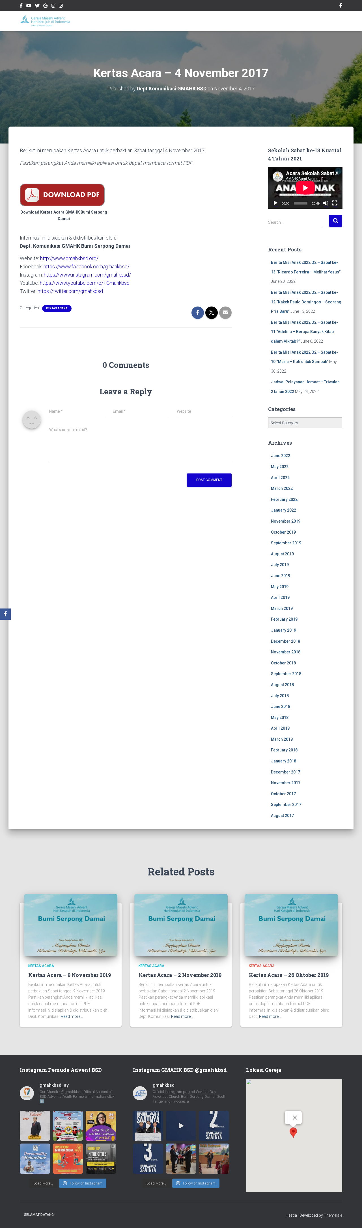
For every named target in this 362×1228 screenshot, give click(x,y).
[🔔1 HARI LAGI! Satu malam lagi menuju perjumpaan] (181, 1126)
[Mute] (326, 203)
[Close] (295, 1117)
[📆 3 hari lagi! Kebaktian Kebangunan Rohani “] (148, 1159)
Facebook (21, 6)
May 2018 (279, 717)
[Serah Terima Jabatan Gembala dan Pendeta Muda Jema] (181, 1159)
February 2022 (284, 499)
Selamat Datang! (39, 1215)
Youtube (28, 6)
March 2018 (282, 739)
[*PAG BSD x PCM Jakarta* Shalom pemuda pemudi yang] (35, 1126)
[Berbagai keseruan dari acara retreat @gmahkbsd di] (214, 1159)
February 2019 (284, 619)
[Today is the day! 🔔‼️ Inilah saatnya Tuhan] (148, 1126)
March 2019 (282, 608)
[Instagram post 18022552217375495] (68, 1126)
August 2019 (282, 554)
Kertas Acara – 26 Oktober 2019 (289, 974)
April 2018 (280, 728)
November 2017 (285, 783)
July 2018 (280, 696)
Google (45, 6)
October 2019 (283, 532)
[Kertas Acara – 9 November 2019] (70, 924)
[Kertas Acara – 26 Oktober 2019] (291, 924)
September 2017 (286, 804)
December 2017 (285, 772)
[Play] (275, 203)
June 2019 (280, 575)
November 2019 (285, 521)
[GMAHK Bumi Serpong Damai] (46, 21)
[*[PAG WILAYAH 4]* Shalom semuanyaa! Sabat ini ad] (101, 1126)
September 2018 (286, 673)
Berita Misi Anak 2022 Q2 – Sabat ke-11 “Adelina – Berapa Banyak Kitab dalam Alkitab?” (304, 332)
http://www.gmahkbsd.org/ (69, 258)
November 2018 (285, 652)
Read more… (72, 1016)
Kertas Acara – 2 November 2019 (180, 974)
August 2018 (282, 685)
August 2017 (282, 815)
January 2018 (283, 761)
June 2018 (280, 706)
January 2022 (283, 510)
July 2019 (280, 564)
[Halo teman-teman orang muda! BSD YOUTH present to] (101, 1159)
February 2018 (284, 750)
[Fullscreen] (335, 203)
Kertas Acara (57, 308)
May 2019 (279, 586)
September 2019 (286, 543)
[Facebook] (5, 614)
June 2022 (280, 455)
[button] (293, 1132)
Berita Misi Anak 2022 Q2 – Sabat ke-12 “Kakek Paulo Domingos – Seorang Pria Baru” (306, 302)
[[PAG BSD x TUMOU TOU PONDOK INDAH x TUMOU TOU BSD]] (35, 1159)
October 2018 (283, 663)
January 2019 (283, 630)
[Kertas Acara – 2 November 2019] (181, 924)
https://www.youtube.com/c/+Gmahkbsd (85, 283)
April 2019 (280, 597)
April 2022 (280, 477)
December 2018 (285, 641)
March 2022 (282, 488)
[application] (305, 188)
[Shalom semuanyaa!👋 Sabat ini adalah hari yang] (68, 1159)
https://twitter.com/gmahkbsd (70, 291)
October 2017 (283, 794)
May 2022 (279, 466)
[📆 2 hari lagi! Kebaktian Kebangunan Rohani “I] (214, 1126)
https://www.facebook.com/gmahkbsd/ (87, 266)
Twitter (37, 6)
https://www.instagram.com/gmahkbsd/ (87, 275)
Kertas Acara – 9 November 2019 (69, 974)
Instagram (53, 6)
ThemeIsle (333, 1215)
